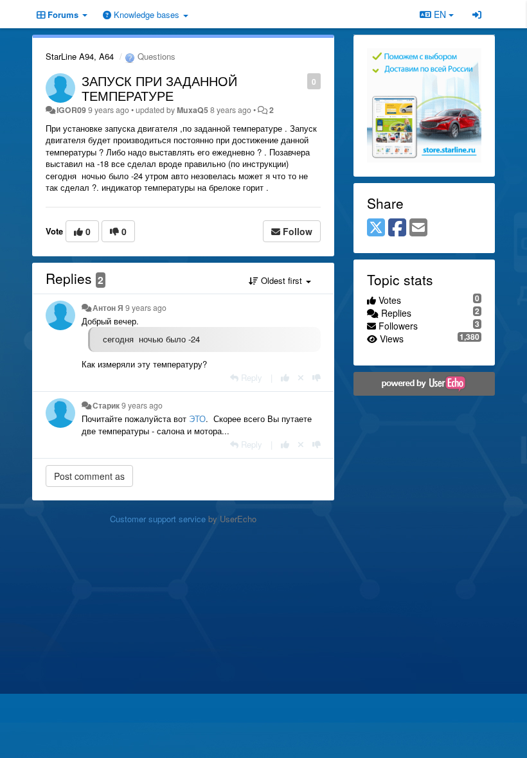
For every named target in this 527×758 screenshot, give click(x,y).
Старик (106, 405)
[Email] (418, 228)
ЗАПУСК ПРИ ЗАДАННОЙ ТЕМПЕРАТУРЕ (159, 88)
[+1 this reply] (285, 377)
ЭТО (197, 418)
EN (440, 14)
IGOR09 (71, 110)
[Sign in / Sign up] (476, 14)
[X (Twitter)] (376, 228)
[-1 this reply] (316, 377)
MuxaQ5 (192, 110)
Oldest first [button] (281, 280)
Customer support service (158, 519)
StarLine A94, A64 (80, 56)
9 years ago (145, 307)
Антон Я (108, 307)
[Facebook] (397, 228)
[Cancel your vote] (301, 377)
